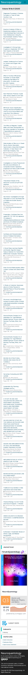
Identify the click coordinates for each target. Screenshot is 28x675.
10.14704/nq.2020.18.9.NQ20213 (14, 68)
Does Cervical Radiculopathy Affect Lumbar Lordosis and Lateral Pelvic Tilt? (13, 269)
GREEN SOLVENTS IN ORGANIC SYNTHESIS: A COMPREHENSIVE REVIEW (13, 517)
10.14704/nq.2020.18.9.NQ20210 (14, 22)
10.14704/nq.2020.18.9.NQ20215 (14, 100)
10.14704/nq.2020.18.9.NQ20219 (14, 173)
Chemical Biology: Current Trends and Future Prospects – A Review (13, 502)
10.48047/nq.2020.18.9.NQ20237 (14, 480)
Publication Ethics (7, 642)
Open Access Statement (9, 644)
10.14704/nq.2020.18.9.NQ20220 (14, 189)
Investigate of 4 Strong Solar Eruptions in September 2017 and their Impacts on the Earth (13, 49)
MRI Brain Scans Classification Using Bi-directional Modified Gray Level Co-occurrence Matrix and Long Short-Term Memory (13, 110)
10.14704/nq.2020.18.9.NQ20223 (14, 241)
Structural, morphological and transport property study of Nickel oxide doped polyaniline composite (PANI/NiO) (13, 302)
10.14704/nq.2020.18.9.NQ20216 (14, 118)
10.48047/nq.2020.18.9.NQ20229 (14, 329)
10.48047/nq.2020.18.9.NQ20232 (14, 391)
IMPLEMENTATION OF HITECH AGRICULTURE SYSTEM (12, 460)
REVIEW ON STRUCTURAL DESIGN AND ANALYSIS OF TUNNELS (12, 360)
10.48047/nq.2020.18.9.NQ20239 (14, 508)
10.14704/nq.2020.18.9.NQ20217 (14, 136)
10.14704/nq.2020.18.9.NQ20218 (14, 155)
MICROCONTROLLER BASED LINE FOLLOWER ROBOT (13, 474)
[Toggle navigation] (25, 2)
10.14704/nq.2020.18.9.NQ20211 (14, 40)
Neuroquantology (11, 2)
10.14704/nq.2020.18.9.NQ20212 (14, 54)
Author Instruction (7, 640)
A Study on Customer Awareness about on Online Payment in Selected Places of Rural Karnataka (13, 287)
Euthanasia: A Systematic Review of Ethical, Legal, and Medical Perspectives (13, 533)
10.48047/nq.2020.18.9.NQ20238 (14, 494)
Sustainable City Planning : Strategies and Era (11, 387)
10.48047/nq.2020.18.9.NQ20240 (14, 524)
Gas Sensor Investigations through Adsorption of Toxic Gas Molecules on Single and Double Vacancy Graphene (13, 199)
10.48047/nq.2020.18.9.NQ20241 (14, 539)
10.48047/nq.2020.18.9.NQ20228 (14, 308)
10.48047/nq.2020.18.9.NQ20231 (14, 379)
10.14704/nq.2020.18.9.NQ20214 (14, 86)
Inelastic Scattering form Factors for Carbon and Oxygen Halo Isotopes (13, 63)
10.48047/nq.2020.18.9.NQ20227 (14, 292)
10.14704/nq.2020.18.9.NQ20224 (14, 260)
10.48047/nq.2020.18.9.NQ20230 (14, 367)
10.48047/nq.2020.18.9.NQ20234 (14, 436)
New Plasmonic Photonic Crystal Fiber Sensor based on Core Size (13, 94)
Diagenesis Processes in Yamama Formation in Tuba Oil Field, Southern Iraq (13, 15)
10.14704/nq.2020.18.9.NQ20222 (14, 227)
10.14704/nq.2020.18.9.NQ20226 (14, 278)
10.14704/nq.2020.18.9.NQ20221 (14, 207)
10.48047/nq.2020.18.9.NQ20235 (14, 452)
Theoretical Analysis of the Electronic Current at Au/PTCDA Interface (13, 182)
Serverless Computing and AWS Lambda (12, 375)
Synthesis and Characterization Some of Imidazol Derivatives (12, 235)
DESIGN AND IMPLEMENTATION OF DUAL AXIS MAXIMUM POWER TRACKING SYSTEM (13, 445)
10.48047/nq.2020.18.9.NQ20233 (14, 413)
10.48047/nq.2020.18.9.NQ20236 (14, 466)
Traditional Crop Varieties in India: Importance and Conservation (13, 488)
